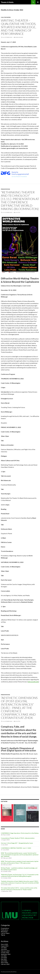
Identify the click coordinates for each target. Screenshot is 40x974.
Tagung (3, 935)
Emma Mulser (19, 37)
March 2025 (4, 944)
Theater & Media (7, 2)
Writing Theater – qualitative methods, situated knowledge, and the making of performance (18, 27)
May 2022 (4, 959)
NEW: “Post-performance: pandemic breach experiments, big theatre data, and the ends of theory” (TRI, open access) (20, 862)
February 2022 (5, 964)
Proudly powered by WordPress (8, 971)
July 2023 (4, 947)
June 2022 (4, 957)
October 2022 (5, 952)
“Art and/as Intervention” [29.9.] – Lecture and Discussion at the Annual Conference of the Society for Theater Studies (19, 888)
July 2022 (4, 956)
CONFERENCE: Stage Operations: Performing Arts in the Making (19, 833)
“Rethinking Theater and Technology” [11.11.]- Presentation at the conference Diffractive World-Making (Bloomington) (20, 200)
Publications (4, 930)
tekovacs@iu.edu (33, 682)
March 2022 (4, 962)
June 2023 (4, 949)
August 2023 (4, 946)
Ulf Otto (17, 212)
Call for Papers (6, 17)
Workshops (4, 931)
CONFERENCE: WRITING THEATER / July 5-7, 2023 (16, 848)
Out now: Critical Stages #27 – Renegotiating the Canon (17, 843)
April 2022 (4, 961)
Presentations (5, 189)
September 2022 (5, 954)
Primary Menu (38, 2)
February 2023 (5, 951)
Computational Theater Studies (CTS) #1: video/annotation (18, 838)
